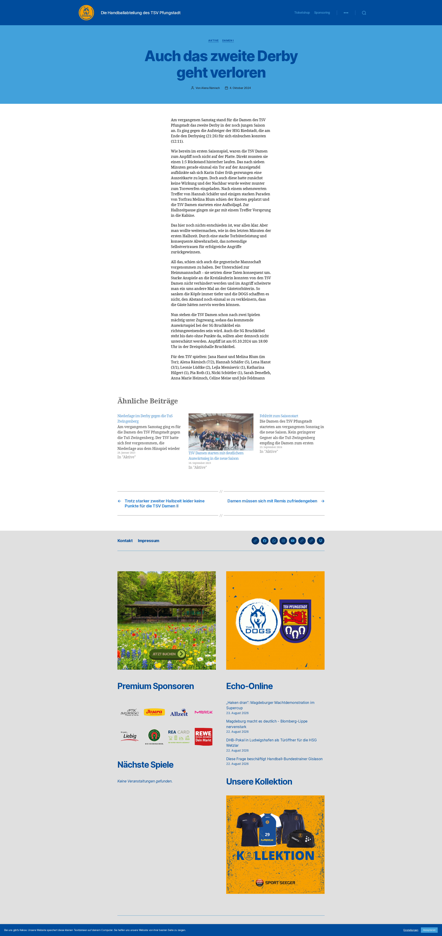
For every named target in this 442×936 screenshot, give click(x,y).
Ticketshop (302, 12)
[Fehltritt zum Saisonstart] (292, 441)
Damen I (228, 40)
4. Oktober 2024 (240, 88)
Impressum (148, 540)
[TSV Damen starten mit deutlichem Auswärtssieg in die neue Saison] (221, 432)
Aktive (213, 40)
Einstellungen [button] (410, 930)
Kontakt (125, 540)
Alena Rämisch (210, 88)
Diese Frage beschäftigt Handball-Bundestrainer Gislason (274, 759)
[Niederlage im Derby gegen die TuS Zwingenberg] (149, 441)
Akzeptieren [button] (429, 930)
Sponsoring (322, 12)
